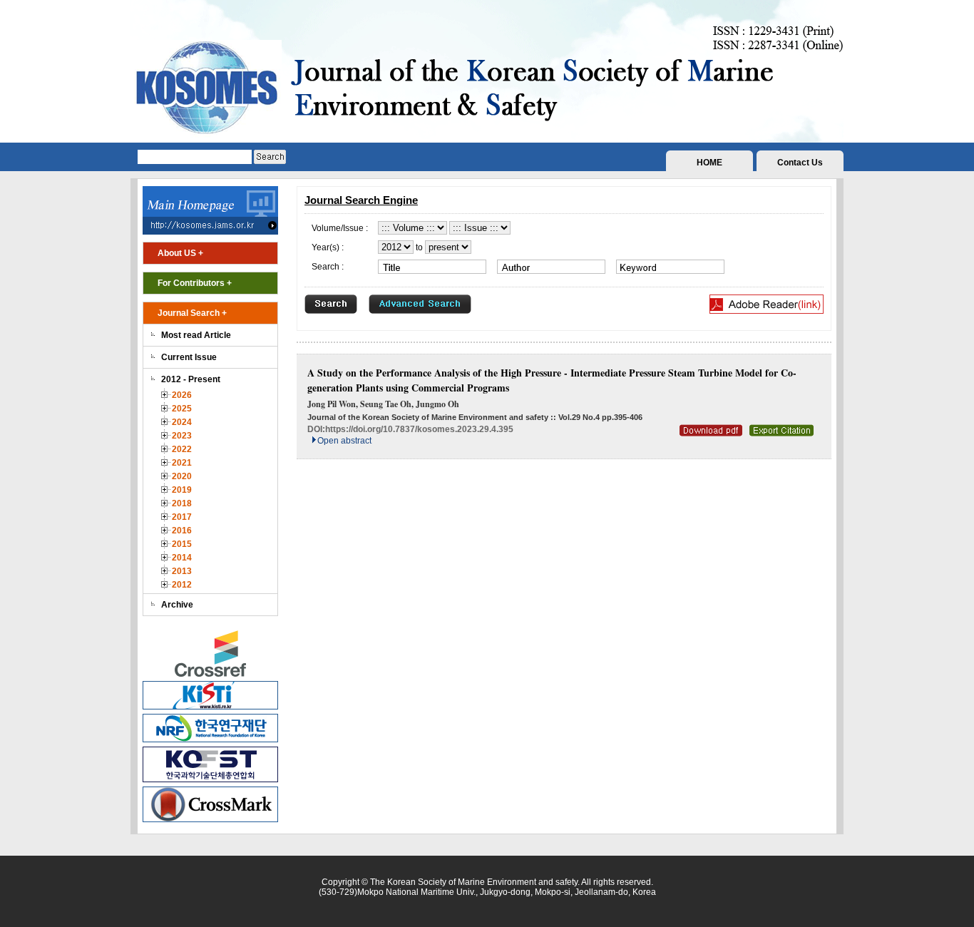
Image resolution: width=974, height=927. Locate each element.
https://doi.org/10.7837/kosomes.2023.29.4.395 (419, 429)
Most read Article (196, 335)
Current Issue (189, 357)
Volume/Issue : (340, 228)
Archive (177, 605)
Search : (328, 267)
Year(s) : (328, 247)
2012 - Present (190, 379)
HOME (709, 163)
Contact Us (800, 163)
